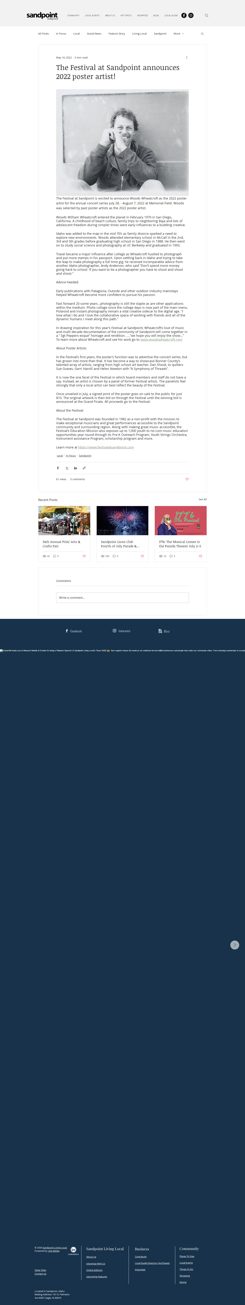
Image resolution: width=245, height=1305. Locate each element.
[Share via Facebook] (58, 468)
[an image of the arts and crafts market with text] (64, 520)
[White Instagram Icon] (114, 630)
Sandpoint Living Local (55, 1247)
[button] (73, 15)
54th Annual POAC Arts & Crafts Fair (61, 544)
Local (76, 33)
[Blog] (160, 631)
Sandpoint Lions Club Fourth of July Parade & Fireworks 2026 (119, 544)
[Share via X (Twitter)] (66, 468)
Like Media (53, 1250)
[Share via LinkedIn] (75, 468)
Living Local (139, 33)
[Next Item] (234, 945)
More (177, 33)
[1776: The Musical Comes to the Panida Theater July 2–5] (181, 520)
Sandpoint (160, 33)
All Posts (43, 33)
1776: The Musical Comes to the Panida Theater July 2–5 (180, 544)
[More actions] (187, 57)
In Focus (61, 33)
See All (203, 499)
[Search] (206, 15)
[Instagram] (191, 15)
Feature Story (117, 33)
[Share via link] (84, 468)
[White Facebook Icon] (67, 631)
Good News (94, 33)
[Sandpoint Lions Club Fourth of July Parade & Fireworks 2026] (123, 520)
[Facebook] (184, 15)
